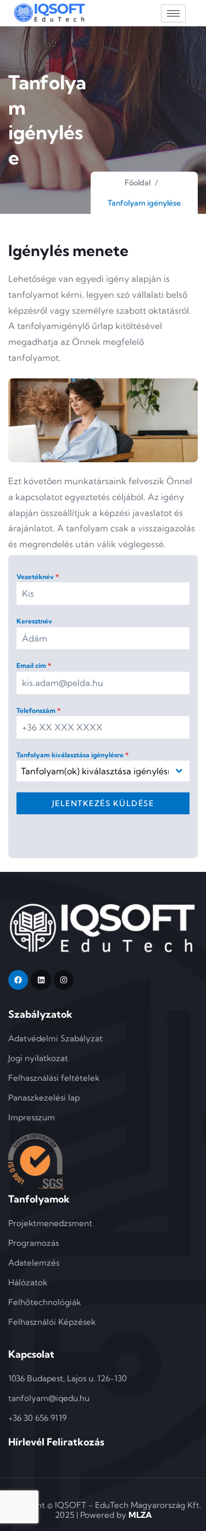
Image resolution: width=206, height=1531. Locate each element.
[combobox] (103, 771)
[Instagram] (64, 980)
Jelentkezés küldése (103, 803)
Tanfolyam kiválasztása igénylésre (72, 755)
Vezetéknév (37, 576)
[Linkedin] (41, 980)
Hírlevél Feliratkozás (56, 1442)
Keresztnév (34, 621)
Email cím (33, 665)
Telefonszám (38, 710)
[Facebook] (18, 980)
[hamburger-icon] (173, 13)
